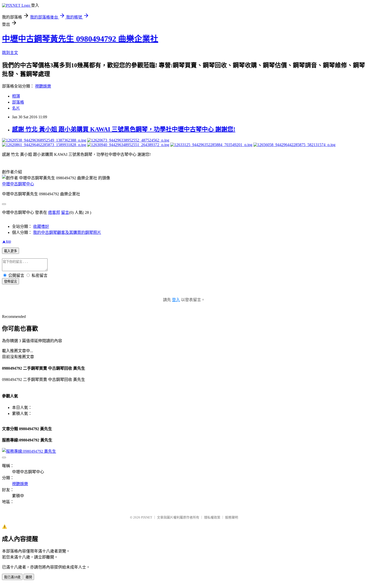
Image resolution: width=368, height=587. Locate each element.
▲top (6, 241)
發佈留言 (10, 281)
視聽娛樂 (43, 86)
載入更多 (10, 251)
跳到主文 (10, 53)
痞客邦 (54, 212)
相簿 (16, 96)
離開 (29, 577)
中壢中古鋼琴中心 (18, 184)
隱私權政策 (212, 517)
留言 (65, 212)
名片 (16, 108)
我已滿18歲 (12, 577)
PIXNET (146, 517)
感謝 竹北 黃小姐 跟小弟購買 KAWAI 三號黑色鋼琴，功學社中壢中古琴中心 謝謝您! (123, 129)
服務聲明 (231, 517)
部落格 (18, 102)
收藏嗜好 (41, 226)
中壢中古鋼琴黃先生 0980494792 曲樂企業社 (80, 38)
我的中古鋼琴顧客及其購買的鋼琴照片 (67, 232)
